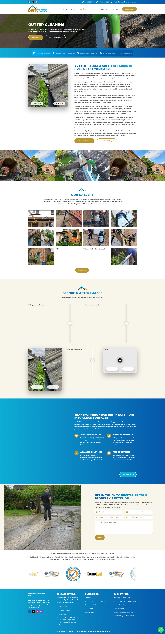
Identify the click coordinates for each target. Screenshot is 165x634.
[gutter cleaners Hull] (27, 151)
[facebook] (29, 2)
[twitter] (33, 2)
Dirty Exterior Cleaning (66, 631)
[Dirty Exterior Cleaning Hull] (38, 5)
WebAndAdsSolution (103, 631)
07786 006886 (102, 505)
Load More (82, 270)
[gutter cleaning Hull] (82, 151)
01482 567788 (114, 505)
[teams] (41, 611)
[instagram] (36, 2)
